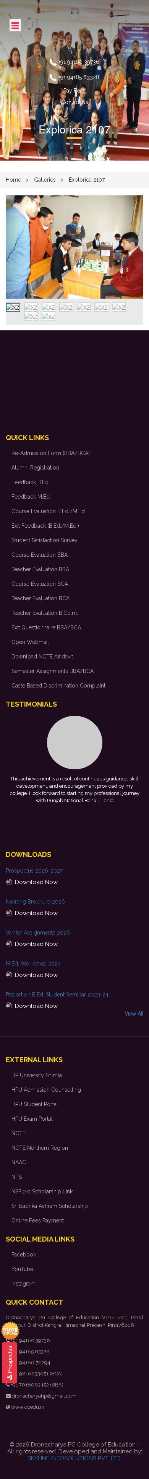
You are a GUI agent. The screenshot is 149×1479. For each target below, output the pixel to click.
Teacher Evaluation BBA (40, 569)
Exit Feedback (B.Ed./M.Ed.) (45, 526)
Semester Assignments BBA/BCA (52, 671)
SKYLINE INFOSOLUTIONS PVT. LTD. (75, 1458)
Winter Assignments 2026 (38, 933)
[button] (16, 247)
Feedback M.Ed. (31, 497)
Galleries (45, 180)
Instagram (23, 1284)
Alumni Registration (35, 468)
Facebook (23, 1254)
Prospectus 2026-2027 (34, 871)
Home (13, 180)
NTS (16, 1177)
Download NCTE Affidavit (42, 656)
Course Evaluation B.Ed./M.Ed (48, 511)
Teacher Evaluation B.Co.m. (44, 613)
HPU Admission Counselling (46, 1090)
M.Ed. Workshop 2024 (33, 964)
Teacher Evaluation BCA (40, 598)
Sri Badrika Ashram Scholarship (49, 1206)
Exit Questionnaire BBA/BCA (46, 627)
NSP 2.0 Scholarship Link (42, 1191)
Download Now (35, 882)
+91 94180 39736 (78, 62)
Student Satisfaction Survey (44, 540)
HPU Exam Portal (32, 1119)
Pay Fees (74, 91)
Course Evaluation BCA (39, 584)
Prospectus (9, 1360)
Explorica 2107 (87, 180)
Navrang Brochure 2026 (35, 902)
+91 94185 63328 (78, 77)
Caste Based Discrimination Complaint (58, 686)
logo (74, 28)
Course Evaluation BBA (39, 555)
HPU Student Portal (34, 1104)
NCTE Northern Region (39, 1148)
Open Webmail (30, 642)
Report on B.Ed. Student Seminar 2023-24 (57, 994)
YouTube (22, 1269)
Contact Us (74, 102)
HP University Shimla (36, 1075)
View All (134, 1013)
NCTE (18, 1133)
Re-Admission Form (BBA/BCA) (50, 453)
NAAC (18, 1162)
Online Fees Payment (37, 1220)
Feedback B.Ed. (30, 482)
